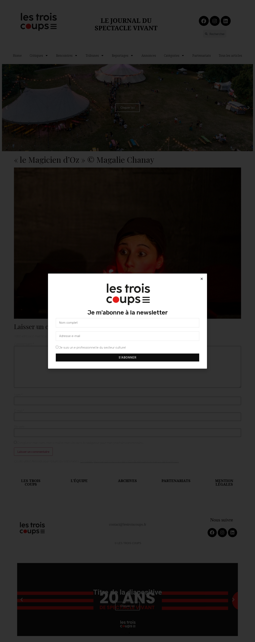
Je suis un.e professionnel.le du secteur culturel (92, 347)
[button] (201, 278)
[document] (127, 321)
